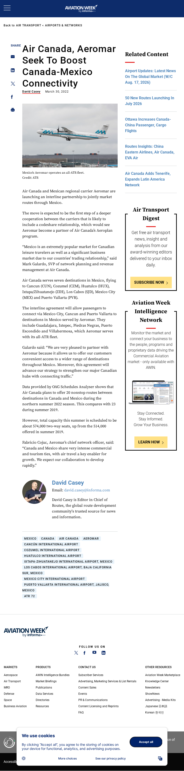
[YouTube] (94, 653)
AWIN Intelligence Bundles (52, 675)
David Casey (31, 91)
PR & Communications (93, 700)
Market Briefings (46, 681)
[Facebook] (85, 653)
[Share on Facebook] (11, 98)
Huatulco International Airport (52, 556)
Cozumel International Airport (52, 550)
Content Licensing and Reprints (98, 706)
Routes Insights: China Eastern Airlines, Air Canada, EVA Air (149, 152)
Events (82, 693)
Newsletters (152, 687)
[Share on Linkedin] (11, 71)
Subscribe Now (149, 282)
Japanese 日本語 (156, 706)
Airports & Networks (63, 25)
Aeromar (91, 538)
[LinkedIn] (103, 653)
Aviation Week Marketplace (162, 675)
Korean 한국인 (154, 712)
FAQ (81, 712)
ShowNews (152, 693)
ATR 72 (29, 596)
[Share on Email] (11, 58)
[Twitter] (76, 653)
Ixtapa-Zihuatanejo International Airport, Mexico (68, 561)
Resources (42, 706)
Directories (42, 700)
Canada (47, 538)
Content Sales (87, 687)
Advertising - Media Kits (160, 700)
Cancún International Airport (51, 544)
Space (8, 700)
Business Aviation (15, 706)
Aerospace (10, 675)
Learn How (149, 442)
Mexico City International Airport (54, 579)
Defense (9, 693)
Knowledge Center (157, 681)
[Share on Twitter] (11, 85)
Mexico (30, 538)
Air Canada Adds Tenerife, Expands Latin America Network (148, 179)
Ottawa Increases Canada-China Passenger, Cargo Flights (148, 125)
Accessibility (13, 762)
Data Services (44, 693)
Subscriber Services (90, 675)
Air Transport (28, 25)
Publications (44, 687)
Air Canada (69, 538)
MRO (7, 687)
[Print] (11, 111)
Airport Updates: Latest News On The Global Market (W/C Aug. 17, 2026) (150, 77)
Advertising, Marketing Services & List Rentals (107, 681)
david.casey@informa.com (87, 490)
